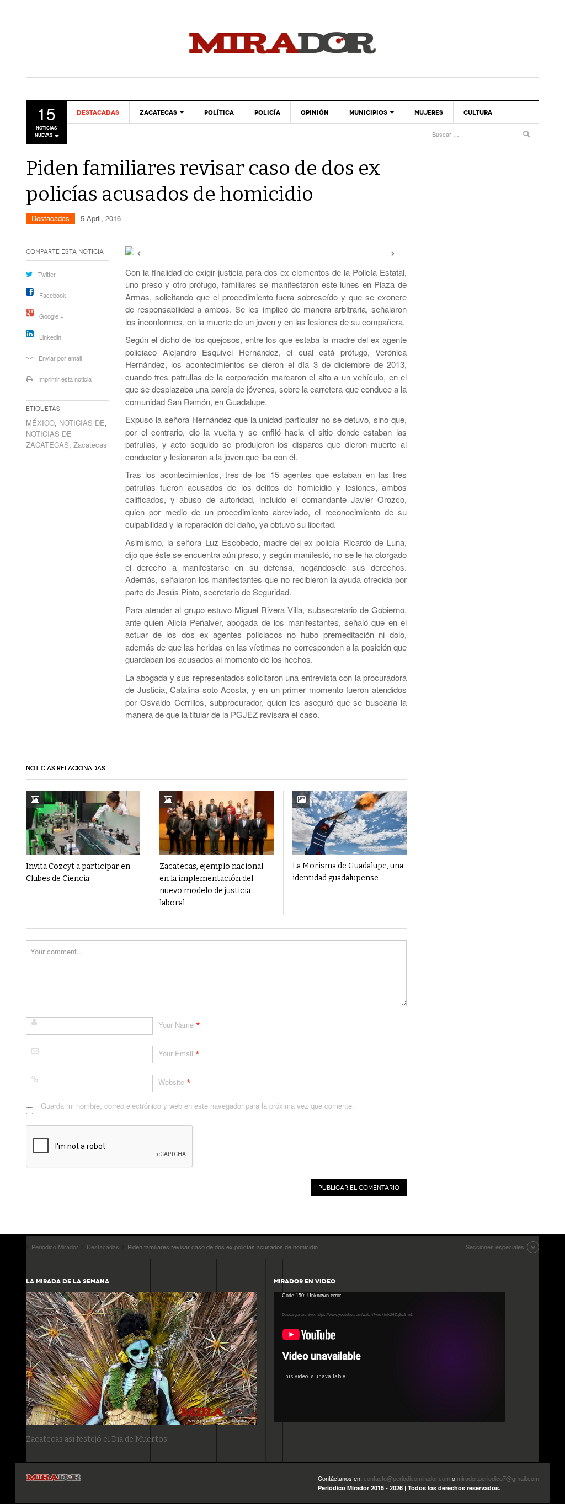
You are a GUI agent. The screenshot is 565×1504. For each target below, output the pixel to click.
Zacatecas (158, 112)
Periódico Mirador (282, 44)
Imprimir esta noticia (65, 378)
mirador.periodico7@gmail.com (498, 1478)
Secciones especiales (495, 1246)
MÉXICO (40, 422)
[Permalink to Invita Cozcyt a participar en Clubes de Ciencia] (83, 823)
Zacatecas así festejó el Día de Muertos (96, 1439)
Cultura (477, 112)
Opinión (315, 112)
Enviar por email (60, 357)
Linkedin (50, 336)
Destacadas (98, 112)
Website (171, 1082)
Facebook (52, 295)
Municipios (368, 112)
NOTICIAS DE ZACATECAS (49, 439)
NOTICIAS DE (82, 422)
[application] (389, 1357)
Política (219, 112)
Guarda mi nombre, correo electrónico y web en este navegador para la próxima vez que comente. (197, 1105)
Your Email (175, 1053)
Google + (51, 315)
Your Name (176, 1024)
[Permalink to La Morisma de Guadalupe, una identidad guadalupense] (349, 823)
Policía (267, 112)
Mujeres (428, 112)
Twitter (47, 274)
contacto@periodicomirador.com (407, 1478)
